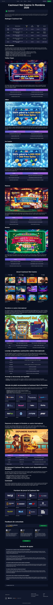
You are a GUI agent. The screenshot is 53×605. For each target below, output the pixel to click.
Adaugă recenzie (43, 525)
